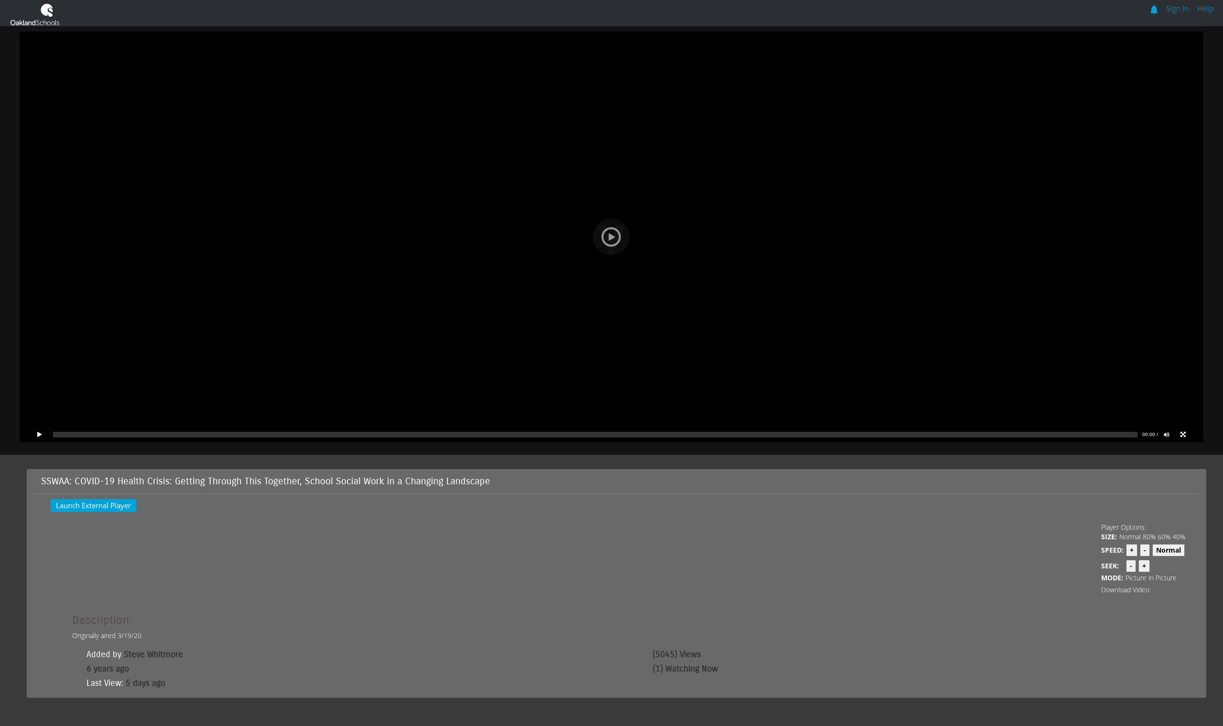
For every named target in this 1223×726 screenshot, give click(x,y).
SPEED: (1112, 550)
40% (1178, 536)
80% (1149, 536)
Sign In (1177, 8)
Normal (1130, 536)
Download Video (1125, 589)
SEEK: (1110, 565)
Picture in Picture (1151, 577)
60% (1164, 536)
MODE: (1112, 577)
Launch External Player (93, 505)
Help (1205, 8)
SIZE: (1109, 536)
